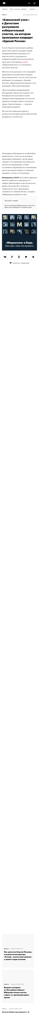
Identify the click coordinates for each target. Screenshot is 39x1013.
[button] (34, 3)
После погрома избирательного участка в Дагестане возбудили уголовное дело (19, 206)
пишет (25, 62)
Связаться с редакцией (20, 263)
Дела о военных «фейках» (18, 9)
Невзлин (5, 9)
